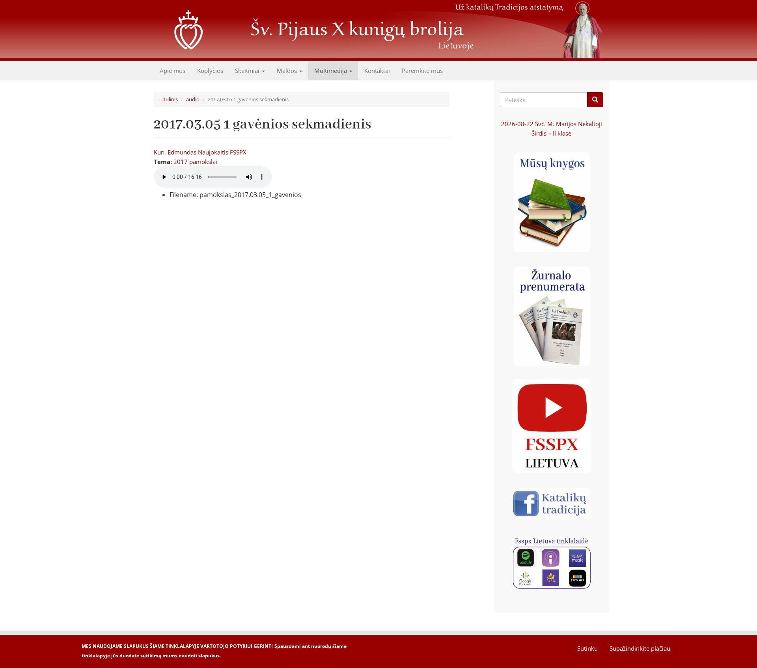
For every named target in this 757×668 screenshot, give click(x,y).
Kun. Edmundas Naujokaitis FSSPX (200, 152)
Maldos (287, 70)
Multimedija (331, 70)
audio (193, 99)
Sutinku (587, 648)
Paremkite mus (422, 70)
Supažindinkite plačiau (640, 648)
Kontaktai (377, 70)
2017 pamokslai (195, 162)
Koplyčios (210, 70)
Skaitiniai (248, 70)
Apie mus (172, 70)
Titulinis (169, 99)
